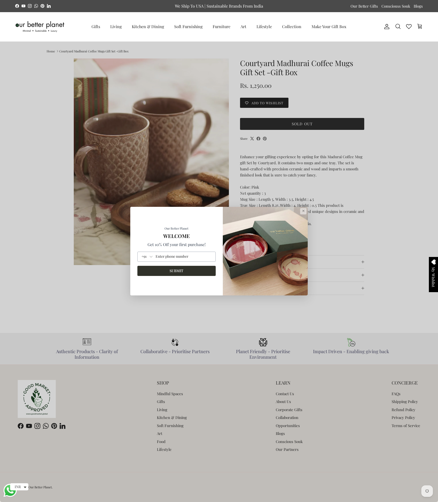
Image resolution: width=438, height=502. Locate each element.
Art (243, 26)
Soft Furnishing (188, 26)
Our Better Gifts (364, 6)
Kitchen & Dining (148, 26)
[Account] (386, 27)
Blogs (418, 6)
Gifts (96, 26)
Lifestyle (264, 26)
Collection (291, 26)
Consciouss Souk (395, 6)
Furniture (221, 26)
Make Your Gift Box (329, 26)
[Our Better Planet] (40, 26)
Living (116, 26)
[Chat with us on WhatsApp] (10, 496)
